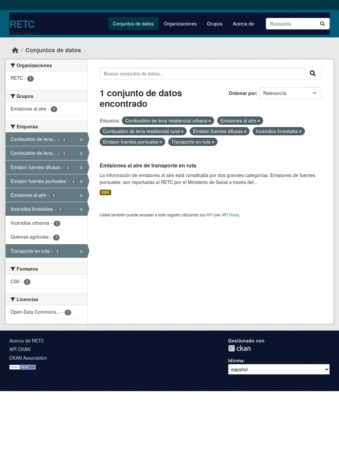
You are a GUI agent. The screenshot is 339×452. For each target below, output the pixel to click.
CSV (105, 192)
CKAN (239, 348)
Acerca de (243, 23)
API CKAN (19, 349)
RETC (22, 24)
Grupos (214, 23)
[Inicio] (15, 50)
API (209, 214)
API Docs (229, 214)
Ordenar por (242, 93)
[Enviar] (322, 23)
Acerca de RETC (26, 340)
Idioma (235, 360)
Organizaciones (180, 23)
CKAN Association (28, 357)
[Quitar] (210, 120)
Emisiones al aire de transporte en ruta (148, 165)
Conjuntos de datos (133, 23)
